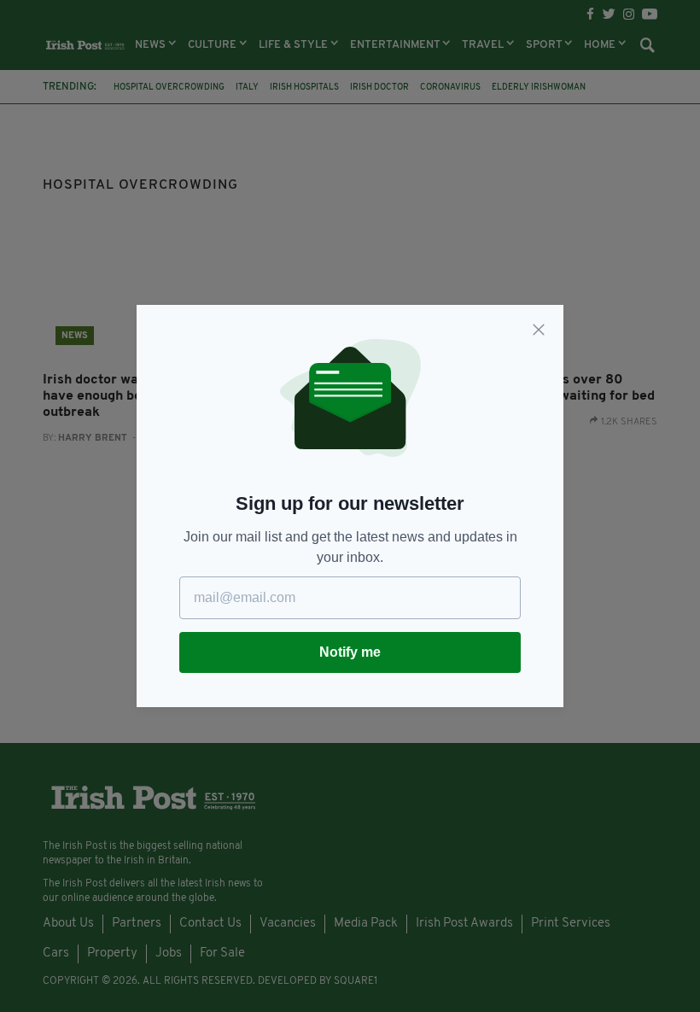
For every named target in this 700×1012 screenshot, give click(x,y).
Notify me (350, 652)
